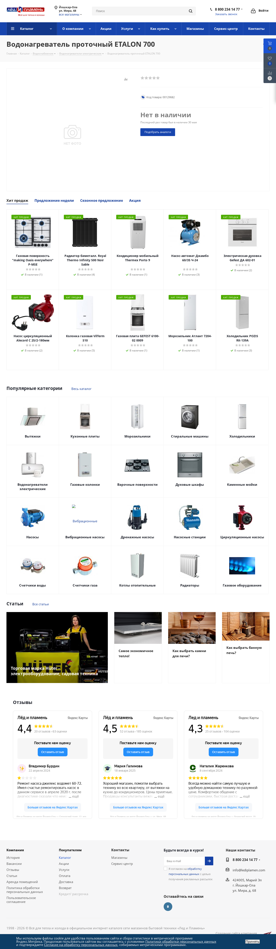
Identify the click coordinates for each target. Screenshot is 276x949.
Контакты (120, 850)
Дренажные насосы (137, 537)
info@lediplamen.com (249, 870)
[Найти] (190, 11)
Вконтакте (168, 906)
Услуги (64, 869)
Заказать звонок (226, 14)
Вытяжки (33, 436)
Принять (252, 941)
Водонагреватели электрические (32, 486)
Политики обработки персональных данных (180, 941)
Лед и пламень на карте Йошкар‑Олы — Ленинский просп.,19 (223, 816)
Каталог (65, 857)
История (13, 857)
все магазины (69, 14)
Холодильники (242, 436)
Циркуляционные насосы (242, 537)
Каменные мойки (242, 484)
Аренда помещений (22, 882)
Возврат (65, 888)
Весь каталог (81, 388)
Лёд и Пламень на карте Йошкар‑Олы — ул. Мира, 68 (138, 816)
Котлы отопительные (137, 585)
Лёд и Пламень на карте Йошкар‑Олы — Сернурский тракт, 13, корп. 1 (53, 816)
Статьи (11, 876)
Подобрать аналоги (157, 132)
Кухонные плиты (85, 436)
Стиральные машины (190, 436)
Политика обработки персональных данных (24, 890)
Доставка (66, 882)
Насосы (32, 537)
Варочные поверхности (137, 484)
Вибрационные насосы (85, 537)
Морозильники (137, 436)
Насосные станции (190, 537)
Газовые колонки (85, 484)
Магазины (119, 857)
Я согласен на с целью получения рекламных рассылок (191, 874)
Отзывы (12, 869)
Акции (64, 863)
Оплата (64, 876)
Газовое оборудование (242, 585)
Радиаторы (189, 585)
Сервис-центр (122, 863)
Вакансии (14, 863)
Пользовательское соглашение (21, 900)
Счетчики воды (32, 585)
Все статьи (40, 604)
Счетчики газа (85, 585)
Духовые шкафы (190, 484)
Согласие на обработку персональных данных (81, 945)
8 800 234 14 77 (227, 9)
